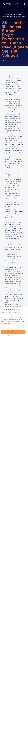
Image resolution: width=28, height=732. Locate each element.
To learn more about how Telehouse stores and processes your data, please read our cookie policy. (12, 325)
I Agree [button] (13, 331)
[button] (13, 336)
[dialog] (14, 519)
